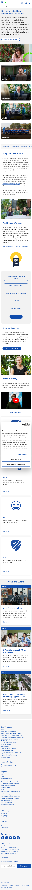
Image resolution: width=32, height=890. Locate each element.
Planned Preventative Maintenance (10, 796)
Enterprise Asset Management (9, 782)
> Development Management (9, 756)
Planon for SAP (5, 746)
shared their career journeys (11, 184)
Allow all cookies (16, 459)
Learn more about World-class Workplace (15, 246)
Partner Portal (5, 826)
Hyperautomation (6, 787)
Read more (16, 317)
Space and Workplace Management (11, 733)
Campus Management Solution (9, 739)
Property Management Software (10, 798)
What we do (4, 815)
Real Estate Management (9, 731)
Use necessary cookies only (16, 464)
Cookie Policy (4, 885)
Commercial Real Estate (7, 750)
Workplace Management (7, 804)
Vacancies (5, 147)
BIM (2, 774)
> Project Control (5, 757)
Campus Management (7, 778)
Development (15, 147)
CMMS (3, 780)
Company (5, 810)
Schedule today (8, 765)
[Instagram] (18, 837)
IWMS (2, 729)
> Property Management (7, 754)
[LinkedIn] (10, 837)
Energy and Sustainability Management (13, 737)
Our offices (5, 857)
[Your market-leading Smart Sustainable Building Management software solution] (4, 3)
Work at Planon (5, 817)
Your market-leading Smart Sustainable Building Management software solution (3, 7)
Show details (22, 454)
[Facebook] (2, 837)
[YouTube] (14, 837)
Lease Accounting (6, 795)
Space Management (6, 802)
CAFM (2, 776)
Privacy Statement (15, 885)
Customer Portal (5, 824)
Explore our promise (12, 348)
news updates (14, 861)
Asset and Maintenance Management (12, 735)
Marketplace (4, 827)
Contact (9, 887)
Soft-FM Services (6, 744)
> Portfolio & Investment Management (11, 752)
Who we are (4, 813)
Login (26, 3)
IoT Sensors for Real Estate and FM (10, 791)
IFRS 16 (3, 789)
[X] (6, 837)
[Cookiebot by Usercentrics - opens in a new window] (22, 424)
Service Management (7, 800)
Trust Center (25, 885)
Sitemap (3, 887)
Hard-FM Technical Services (9, 742)
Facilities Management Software (10, 783)
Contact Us (5, 843)
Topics (4, 772)
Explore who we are (10, 39)
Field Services (4, 741)
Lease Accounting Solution (8, 748)
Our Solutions (6, 727)
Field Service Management (8, 785)
